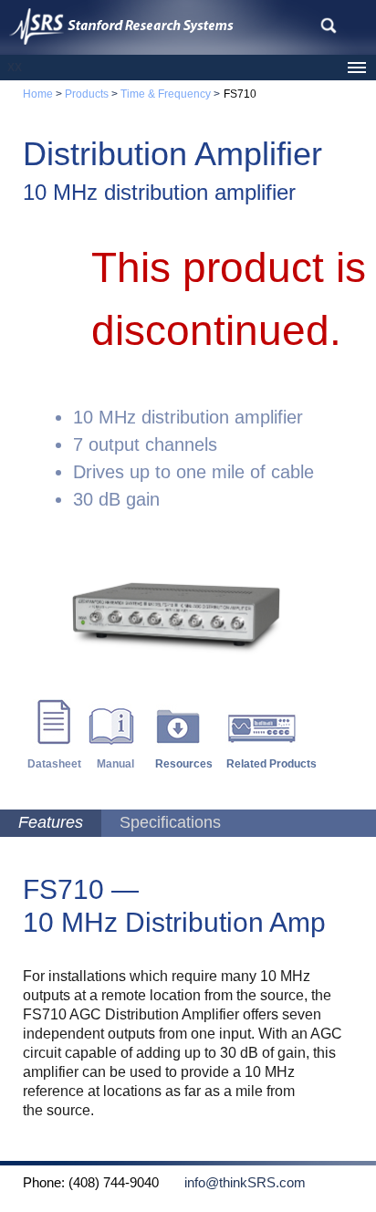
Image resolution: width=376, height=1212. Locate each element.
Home (38, 94)
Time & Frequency (166, 94)
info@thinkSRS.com (234, 1182)
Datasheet (54, 764)
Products (85, 94)
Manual (115, 764)
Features (50, 822)
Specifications (170, 822)
